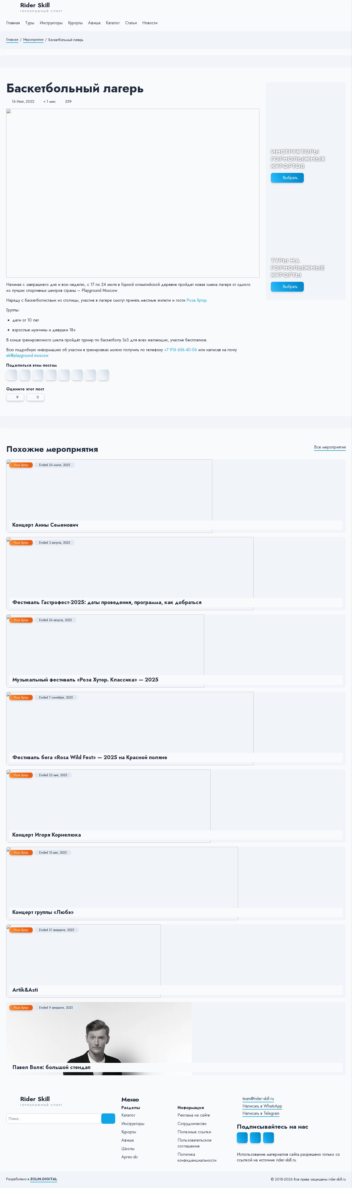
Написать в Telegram (260, 1113)
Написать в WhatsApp (262, 1106)
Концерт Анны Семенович (45, 525)
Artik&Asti (25, 990)
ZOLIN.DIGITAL (43, 1179)
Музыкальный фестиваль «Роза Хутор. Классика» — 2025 (85, 680)
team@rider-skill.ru (258, 1099)
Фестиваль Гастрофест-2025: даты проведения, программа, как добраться (107, 602)
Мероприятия (33, 39)
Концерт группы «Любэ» (43, 912)
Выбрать (290, 178)
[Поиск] (108, 1118)
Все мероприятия (330, 447)
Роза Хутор (197, 300)
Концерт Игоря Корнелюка (46, 835)
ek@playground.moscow (27, 355)
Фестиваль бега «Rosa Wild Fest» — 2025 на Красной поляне (89, 757)
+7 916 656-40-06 (180, 350)
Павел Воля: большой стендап (51, 1067)
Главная (12, 39)
